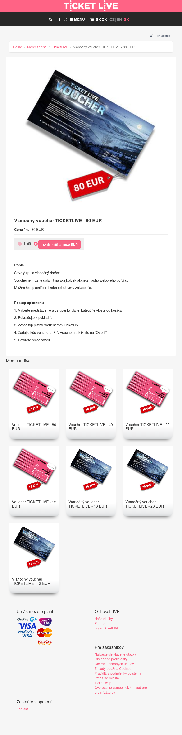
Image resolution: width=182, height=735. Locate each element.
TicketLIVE (60, 46)
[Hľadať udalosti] (50, 19)
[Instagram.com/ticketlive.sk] (65, 19)
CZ (112, 19)
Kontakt (22, 708)
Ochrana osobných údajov (114, 663)
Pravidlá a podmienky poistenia (118, 673)
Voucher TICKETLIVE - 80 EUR (34, 427)
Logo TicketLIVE (107, 628)
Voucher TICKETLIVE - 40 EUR (90, 427)
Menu (79, 19)
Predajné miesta (107, 678)
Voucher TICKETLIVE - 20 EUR (147, 427)
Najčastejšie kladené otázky (115, 654)
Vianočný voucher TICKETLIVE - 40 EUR (87, 504)
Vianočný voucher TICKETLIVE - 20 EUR (144, 504)
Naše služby (104, 618)
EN (119, 19)
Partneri (100, 623)
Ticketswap (103, 682)
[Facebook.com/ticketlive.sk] (60, 19)
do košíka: (62, 244)
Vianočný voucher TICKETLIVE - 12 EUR (31, 581)
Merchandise (37, 46)
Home (17, 46)
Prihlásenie (162, 36)
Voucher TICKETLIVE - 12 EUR (34, 504)
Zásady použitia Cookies (113, 668)
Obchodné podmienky (111, 659)
